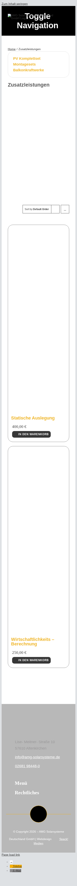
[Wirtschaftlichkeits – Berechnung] (38, 630)
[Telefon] (11, 866)
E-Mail (17, 870)
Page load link (11, 854)
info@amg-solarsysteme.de (37, 757)
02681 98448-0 (27, 766)
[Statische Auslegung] (38, 409)
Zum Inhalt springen (15, 3)
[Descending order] (65, 209)
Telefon (17, 866)
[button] (38, 783)
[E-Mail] (11, 870)
